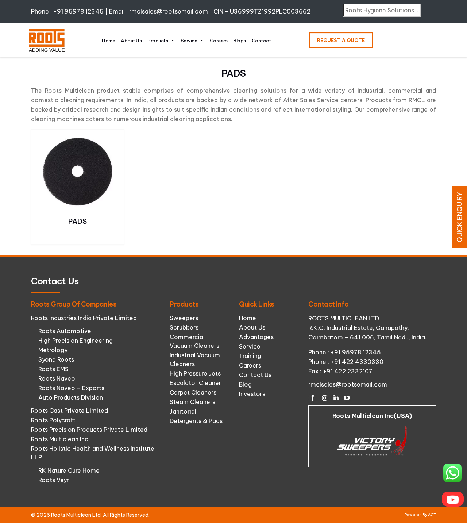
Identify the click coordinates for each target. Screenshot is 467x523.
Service (189, 40)
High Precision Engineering (75, 340)
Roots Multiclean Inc (59, 439)
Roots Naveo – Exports (71, 388)
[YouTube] (347, 398)
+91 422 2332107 (348, 371)
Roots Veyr (53, 480)
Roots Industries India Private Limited (84, 318)
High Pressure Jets (195, 373)
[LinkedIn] (335, 398)
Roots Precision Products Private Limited (89, 429)
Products (157, 40)
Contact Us (255, 374)
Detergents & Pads (196, 420)
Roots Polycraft (53, 420)
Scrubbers (184, 327)
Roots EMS (53, 369)
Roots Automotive (64, 331)
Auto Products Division (70, 397)
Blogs (239, 40)
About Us (131, 40)
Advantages (256, 337)
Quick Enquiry (459, 217)
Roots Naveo (56, 378)
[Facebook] (313, 398)
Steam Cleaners (192, 401)
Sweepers (184, 318)
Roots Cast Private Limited (69, 410)
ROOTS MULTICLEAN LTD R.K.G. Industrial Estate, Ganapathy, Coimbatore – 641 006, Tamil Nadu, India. (367, 328)
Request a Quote (341, 40)
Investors (252, 393)
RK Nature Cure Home (69, 470)
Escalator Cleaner (195, 383)
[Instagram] (324, 398)
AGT (432, 514)
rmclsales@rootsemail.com (168, 11)
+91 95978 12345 (78, 11)
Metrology (52, 350)
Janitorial (183, 411)
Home (108, 40)
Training (250, 355)
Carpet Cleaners (193, 392)
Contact (261, 40)
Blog (245, 384)
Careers (219, 40)
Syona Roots (56, 359)
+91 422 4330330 (357, 361)
